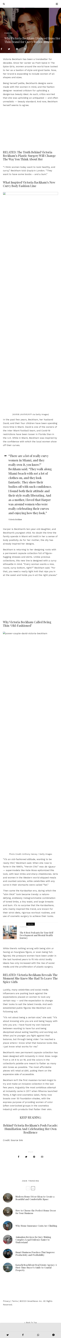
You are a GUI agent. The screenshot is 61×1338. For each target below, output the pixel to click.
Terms (15, 1301)
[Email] (25, 49)
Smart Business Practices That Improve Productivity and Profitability (35, 1253)
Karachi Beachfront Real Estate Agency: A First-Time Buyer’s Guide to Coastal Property (36, 1267)
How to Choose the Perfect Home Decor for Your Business (36, 1211)
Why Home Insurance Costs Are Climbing (36, 1225)
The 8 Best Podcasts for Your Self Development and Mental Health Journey (36, 935)
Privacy (6, 1301)
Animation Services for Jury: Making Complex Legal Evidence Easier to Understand (33, 1240)
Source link (17, 1140)
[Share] (1, 49)
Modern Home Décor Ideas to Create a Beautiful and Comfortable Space (35, 1198)
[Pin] (17, 49)
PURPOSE (8, 33)
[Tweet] (9, 49)
